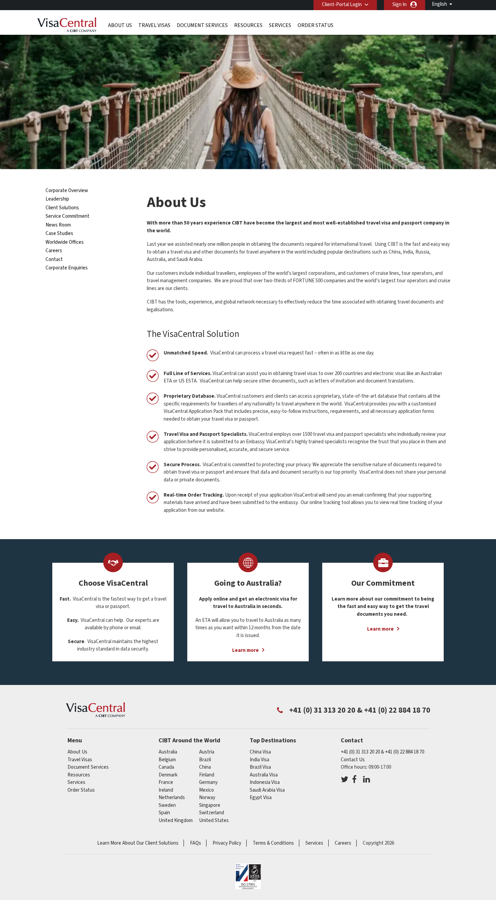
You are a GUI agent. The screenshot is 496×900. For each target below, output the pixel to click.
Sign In (399, 4)
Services (280, 25)
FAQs (195, 843)
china (205, 767)
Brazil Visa (260, 767)
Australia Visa (264, 774)
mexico (206, 790)
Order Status (315, 25)
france (166, 782)
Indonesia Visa (265, 782)
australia (168, 752)
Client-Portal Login (342, 4)
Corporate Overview (67, 190)
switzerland (211, 812)
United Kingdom (176, 820)
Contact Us (353, 759)
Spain (164, 812)
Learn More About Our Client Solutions (137, 843)
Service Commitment (67, 216)
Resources (248, 25)
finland (206, 774)
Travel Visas (154, 25)
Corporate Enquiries (67, 267)
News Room (58, 225)
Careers (54, 250)
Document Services (202, 25)
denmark (168, 774)
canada (166, 767)
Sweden (167, 805)
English (439, 4)
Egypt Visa (261, 797)
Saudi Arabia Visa (267, 790)
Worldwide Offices (65, 242)
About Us (120, 25)
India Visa (259, 759)
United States (214, 820)
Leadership (57, 199)
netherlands (172, 797)
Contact (54, 259)
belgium (167, 759)
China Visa (260, 752)
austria (206, 752)
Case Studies (59, 233)
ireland (166, 790)
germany (208, 782)
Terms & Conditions (273, 843)
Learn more (245, 650)
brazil (205, 759)
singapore (209, 805)
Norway (207, 797)
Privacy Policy (227, 843)
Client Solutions (62, 207)
